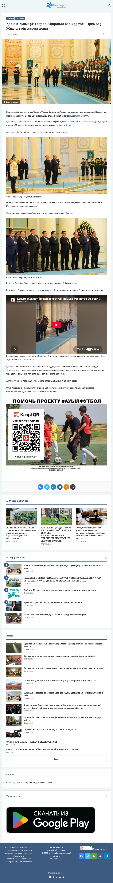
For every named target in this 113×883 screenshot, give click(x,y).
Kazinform (75, 116)
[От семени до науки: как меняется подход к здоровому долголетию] (13, 684)
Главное (10, 18)
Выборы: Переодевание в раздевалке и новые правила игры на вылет (61, 590)
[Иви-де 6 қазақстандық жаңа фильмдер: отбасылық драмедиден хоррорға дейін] (13, 721)
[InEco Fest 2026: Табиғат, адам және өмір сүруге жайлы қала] (13, 618)
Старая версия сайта (56, 873)
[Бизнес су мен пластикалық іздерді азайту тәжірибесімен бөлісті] (13, 660)
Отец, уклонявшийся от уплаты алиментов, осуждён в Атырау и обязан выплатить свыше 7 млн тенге (90, 532)
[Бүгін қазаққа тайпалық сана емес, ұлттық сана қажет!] (13, 606)
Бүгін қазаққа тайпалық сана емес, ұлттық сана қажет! (53, 602)
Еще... (56, 759)
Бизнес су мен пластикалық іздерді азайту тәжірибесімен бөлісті (59, 656)
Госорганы (20, 18)
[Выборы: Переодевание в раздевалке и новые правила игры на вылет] (13, 594)
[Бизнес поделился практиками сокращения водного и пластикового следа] (13, 672)
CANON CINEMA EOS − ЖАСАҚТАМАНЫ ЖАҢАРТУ (50, 729)
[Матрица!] (56, 5)
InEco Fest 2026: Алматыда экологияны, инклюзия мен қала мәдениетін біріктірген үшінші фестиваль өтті (21, 532)
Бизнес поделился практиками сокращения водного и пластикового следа (63, 668)
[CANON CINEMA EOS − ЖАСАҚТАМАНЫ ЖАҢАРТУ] (13, 733)
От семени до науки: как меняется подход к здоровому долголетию (59, 680)
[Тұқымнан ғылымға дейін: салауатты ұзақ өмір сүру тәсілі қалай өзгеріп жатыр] (13, 647)
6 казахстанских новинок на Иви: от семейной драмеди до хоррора (42, 749)
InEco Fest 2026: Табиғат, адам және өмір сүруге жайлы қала (55, 614)
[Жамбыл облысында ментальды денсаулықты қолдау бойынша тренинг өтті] (13, 569)
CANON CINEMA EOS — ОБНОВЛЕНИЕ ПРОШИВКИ (31, 742)
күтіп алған (23, 359)
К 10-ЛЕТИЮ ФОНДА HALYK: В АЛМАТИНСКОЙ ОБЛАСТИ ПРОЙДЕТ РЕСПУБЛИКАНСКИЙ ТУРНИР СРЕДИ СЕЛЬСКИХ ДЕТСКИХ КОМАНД (56, 534)
